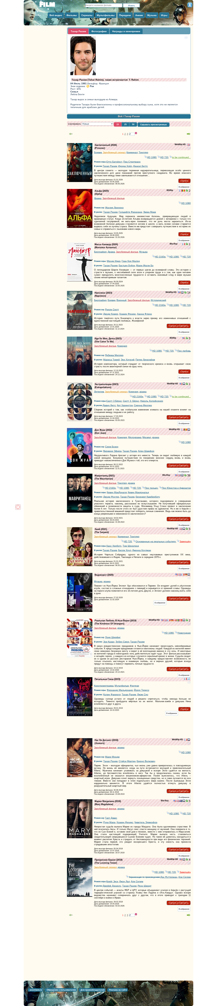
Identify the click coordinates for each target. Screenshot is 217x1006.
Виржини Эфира (112, 451)
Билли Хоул (124, 550)
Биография (100, 251)
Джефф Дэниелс (112, 885)
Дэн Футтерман (168, 877)
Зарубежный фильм (113, 198)
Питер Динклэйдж (145, 359)
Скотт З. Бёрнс (131, 401)
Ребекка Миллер (114, 355)
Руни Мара (109, 822)
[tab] (78, 31)
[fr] (180, 190)
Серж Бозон (111, 446)
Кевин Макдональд (138, 492)
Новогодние (184, 633)
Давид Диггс (109, 405)
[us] (179, 292)
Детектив (99, 391)
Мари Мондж (112, 756)
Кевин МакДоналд (117, 492)
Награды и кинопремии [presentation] (126, 31)
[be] (183, 190)
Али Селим (184, 877)
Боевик (98, 152)
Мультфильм (122, 685)
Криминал (132, 152)
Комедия (122, 346)
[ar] (188, 679)
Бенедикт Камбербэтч (148, 496)
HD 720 (164, 157)
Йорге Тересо (141, 690)
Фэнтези (134, 685)
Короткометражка (104, 685)
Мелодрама (134, 437)
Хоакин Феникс (127, 314)
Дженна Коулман (141, 550)
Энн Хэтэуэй (127, 359)
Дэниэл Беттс (140, 166)
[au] (180, 801)
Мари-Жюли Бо (144, 265)
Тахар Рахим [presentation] (78, 31)
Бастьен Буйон (127, 265)
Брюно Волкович (146, 761)
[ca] (174, 620)
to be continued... (181, 157)
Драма (97, 198)
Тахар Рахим (110, 166)
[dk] (180, 620)
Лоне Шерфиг (113, 637)
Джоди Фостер (111, 496)
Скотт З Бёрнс (114, 401)
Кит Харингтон (125, 405)
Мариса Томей (111, 359)
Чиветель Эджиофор (145, 822)
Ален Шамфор (146, 451)
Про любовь (184, 350)
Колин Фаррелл (112, 694)
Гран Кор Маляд (131, 261)
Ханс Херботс (114, 545)
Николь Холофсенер (151, 401)
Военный (121, 300)
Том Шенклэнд (131, 545)
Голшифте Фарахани (130, 212)
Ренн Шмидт (144, 885)
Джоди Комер (110, 314)
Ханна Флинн (144, 314)
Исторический (158, 300)
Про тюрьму (151, 488)
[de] (185, 574)
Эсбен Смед (122, 641)
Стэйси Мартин (127, 761)
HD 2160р (160, 256)
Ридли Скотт (112, 309)
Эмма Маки (149, 212)
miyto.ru (51, 5)
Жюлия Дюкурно (114, 207)
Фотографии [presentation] (99, 31)
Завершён (185, 541)
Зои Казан (108, 641)
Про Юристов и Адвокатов (176, 488)
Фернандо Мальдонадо (120, 690)
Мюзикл (146, 437)
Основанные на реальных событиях (156, 541)
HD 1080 (151, 157)
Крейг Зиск (112, 881)
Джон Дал (124, 881)
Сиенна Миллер (143, 405)
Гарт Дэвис (111, 818)
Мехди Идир (114, 261)
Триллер (143, 152)
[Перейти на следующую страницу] (188, 134)
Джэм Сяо (142, 694)
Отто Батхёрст (114, 161)
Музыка (143, 251)
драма (142, 391)
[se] (177, 620)
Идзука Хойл (125, 166)
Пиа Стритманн (132, 161)
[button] (118, 124)
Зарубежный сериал (114, 152)
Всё (120, 116)
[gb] (188, 145)
